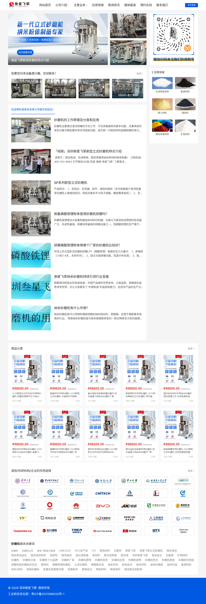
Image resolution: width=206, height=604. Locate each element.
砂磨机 (14, 551)
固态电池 (172, 550)
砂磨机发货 (101, 560)
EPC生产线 (81, 550)
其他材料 (105, 550)
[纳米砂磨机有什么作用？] (31, 318)
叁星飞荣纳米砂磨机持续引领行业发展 (81, 277)
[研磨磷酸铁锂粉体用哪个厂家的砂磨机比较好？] (31, 255)
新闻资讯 (114, 5)
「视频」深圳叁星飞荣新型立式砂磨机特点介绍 (88, 151)
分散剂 (118, 550)
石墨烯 (169, 555)
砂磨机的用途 (186, 560)
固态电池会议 (19, 555)
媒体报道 (130, 5)
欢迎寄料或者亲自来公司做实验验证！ (33, 109)
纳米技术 (127, 564)
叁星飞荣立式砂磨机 (151, 550)
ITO (94, 550)
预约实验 (146, 5)
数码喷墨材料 (162, 134)
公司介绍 (61, 5)
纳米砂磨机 (156, 564)
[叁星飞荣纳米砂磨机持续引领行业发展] (31, 286)
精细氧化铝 (97, 564)
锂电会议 (87, 569)
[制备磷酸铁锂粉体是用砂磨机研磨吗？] (31, 224)
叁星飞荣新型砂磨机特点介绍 (30, 60)
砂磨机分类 (29, 560)
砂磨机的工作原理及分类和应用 (76, 120)
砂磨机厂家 (67, 560)
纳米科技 (172, 564)
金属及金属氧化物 (53, 569)
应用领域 (98, 5)
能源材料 (185, 91)
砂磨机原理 (84, 560)
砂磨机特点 (151, 560)
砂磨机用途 (168, 560)
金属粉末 (73, 569)
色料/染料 (17, 569)
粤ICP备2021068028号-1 (47, 594)
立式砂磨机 (80, 564)
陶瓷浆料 (115, 569)
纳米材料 (141, 564)
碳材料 (185, 112)
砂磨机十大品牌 (49, 560)
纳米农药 (113, 564)
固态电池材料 (38, 555)
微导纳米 (66, 555)
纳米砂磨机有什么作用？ (71, 308)
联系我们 (162, 5)
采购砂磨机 (32, 569)
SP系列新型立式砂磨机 (70, 183)
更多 (190, 348)
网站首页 (45, 5)
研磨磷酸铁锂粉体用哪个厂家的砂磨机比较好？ (88, 245)
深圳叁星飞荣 (140, 555)
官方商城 (191, 5)
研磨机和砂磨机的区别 (24, 564)
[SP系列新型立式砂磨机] (31, 192)
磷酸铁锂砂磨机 (61, 564)
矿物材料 (185, 134)
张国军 (54, 555)
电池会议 (157, 555)
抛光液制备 (82, 555)
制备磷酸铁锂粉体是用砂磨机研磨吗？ (81, 214)
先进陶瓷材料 (162, 91)
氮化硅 (124, 555)
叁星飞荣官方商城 (46, 551)
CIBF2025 (65, 550)
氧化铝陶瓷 (110, 555)
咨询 (138, 73)
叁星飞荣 (130, 550)
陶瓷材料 (101, 569)
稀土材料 (162, 112)
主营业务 (79, 5)
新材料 (96, 555)
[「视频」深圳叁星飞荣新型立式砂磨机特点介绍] (31, 161)
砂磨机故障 (134, 560)
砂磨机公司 (27, 551)
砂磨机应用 (118, 560)
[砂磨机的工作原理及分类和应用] (31, 130)
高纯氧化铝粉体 (133, 569)
